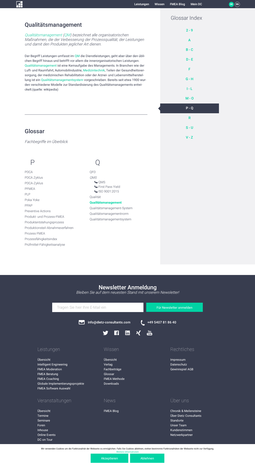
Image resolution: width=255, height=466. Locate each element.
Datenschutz (178, 364)
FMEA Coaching (48, 379)
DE (231, 4)
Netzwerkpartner (181, 435)
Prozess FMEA (35, 233)
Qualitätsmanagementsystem (62, 80)
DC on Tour (44, 439)
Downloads (111, 383)
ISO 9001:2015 (108, 191)
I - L (189, 88)
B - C (189, 49)
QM (67, 35)
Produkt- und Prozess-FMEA (44, 217)
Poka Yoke (32, 200)
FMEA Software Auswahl (53, 388)
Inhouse (42, 430)
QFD (93, 172)
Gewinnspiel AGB (181, 369)
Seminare (43, 420)
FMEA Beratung (47, 374)
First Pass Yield (109, 187)
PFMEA (30, 189)
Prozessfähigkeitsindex (41, 239)
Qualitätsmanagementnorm (109, 214)
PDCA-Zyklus (34, 183)
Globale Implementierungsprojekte (60, 383)
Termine (42, 416)
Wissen (159, 4)
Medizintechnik (94, 70)
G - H (189, 79)
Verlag (108, 364)
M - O (189, 98)
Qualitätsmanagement (43, 35)
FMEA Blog (177, 4)
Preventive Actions (38, 211)
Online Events (46, 435)
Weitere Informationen (127, 452)
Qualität (95, 197)
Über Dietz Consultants (185, 416)
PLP (27, 194)
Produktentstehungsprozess (44, 222)
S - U (189, 127)
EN (237, 4)
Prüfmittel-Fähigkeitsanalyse (45, 244)
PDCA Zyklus (34, 177)
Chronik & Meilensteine (185, 411)
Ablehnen (147, 458)
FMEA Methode (114, 379)
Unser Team (178, 425)
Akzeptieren (109, 458)
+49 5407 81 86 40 (161, 322)
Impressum (177, 360)
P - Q (189, 108)
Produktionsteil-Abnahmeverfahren (49, 228)
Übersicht (43, 360)
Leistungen (141, 4)
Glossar (109, 374)
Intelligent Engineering (52, 364)
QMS (101, 182)
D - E (189, 59)
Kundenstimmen (181, 430)
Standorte (176, 420)
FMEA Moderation (49, 369)
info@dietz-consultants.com (109, 322)
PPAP (28, 205)
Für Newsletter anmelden (174, 307)
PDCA (29, 172)
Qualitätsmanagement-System (111, 208)
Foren (41, 425)
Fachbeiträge (112, 369)
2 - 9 (189, 30)
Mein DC (196, 4)
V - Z (189, 137)
